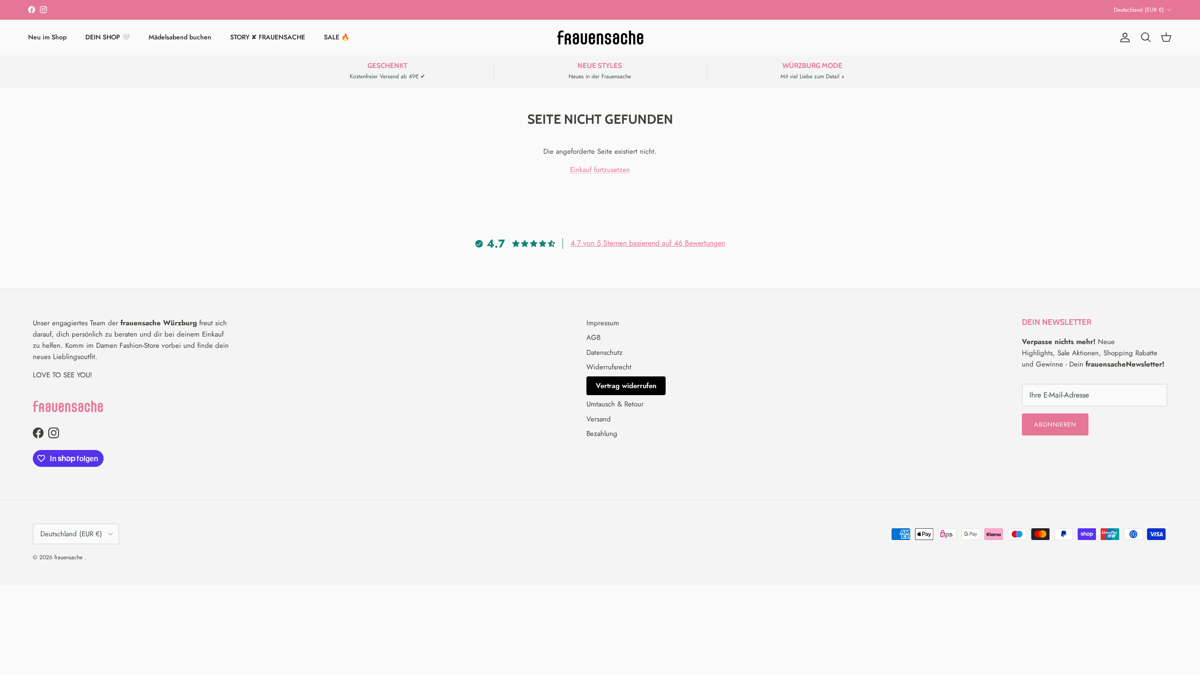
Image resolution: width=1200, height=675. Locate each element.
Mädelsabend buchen (180, 37)
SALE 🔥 (336, 37)
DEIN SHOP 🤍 (107, 37)
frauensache (69, 557)
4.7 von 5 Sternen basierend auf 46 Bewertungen (647, 243)
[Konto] (1123, 37)
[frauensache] (600, 37)
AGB (593, 337)
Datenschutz (604, 352)
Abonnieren (1055, 424)
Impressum (602, 323)
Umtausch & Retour (615, 404)
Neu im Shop (47, 37)
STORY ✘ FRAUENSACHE (267, 37)
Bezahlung (601, 433)
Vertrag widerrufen (626, 386)
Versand (598, 419)
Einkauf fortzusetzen (600, 170)
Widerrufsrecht (608, 367)
